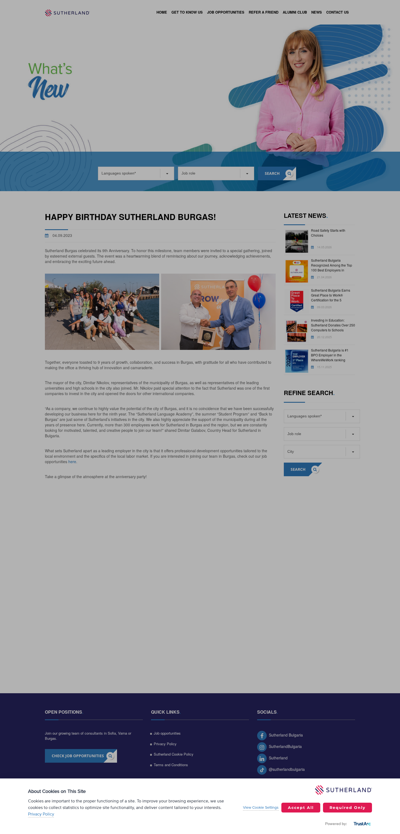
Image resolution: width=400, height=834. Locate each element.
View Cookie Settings (261, 807)
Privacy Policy (41, 814)
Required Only (347, 807)
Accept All (301, 807)
